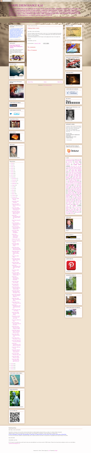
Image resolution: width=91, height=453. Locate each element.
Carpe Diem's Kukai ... (49, 17)
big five (77, 200)
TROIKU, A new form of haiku (15, 19)
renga (67, 213)
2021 (12, 168)
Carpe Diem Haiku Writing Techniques (73, 167)
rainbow (77, 212)
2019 (12, 171)
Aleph (78, 159)
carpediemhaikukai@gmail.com (14, 443)
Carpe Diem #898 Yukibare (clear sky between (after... (16, 273)
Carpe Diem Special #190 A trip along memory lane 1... (16, 350)
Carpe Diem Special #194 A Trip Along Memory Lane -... (16, 212)
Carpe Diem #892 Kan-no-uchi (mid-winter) (16, 341)
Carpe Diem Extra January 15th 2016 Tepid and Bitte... (16, 288)
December (14, 178)
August (13, 185)
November (14, 180)
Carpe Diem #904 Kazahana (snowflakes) (15, 231)
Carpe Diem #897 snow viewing (15, 282)
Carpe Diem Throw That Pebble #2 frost (16, 303)
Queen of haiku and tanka (73, 193)
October (14, 181)
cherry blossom (69, 202)
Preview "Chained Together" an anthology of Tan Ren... (20, 21)
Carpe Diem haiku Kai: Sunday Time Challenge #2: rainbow (16, 46)
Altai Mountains (69, 160)
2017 (12, 175)
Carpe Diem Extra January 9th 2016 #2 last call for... (16, 323)
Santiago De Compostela (71, 194)
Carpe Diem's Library (39, 17)
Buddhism (68, 164)
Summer (75, 195)
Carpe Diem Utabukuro (72, 179)
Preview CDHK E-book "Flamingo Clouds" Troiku (32, 19)
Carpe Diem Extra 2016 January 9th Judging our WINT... (16, 327)
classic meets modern (74, 203)
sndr (49, 450)
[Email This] (43, 43)
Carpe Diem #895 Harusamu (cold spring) (15, 313)
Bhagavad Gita (69, 163)
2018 (12, 173)
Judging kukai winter (16, 239)
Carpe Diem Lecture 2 (29, 17)
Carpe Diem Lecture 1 (18, 17)
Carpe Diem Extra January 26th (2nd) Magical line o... (16, 224)
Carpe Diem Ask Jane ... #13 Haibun (16, 310)
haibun (77, 204)
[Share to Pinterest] (48, 43)
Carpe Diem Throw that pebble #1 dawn (16, 338)
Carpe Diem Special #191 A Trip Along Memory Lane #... (16, 331)
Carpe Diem (77, 164)
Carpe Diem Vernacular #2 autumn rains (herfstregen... (15, 236)
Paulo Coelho (70, 191)
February (14, 195)
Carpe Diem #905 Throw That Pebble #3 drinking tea (16, 208)
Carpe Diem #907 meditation (15, 202)
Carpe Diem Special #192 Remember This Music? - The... (16, 291)
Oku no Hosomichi (77, 190)
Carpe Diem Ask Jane (75, 166)
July (13, 186)
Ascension (70, 162)
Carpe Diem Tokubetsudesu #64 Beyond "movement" (16, 344)
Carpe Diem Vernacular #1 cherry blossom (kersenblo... (15, 278)
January (14, 197)
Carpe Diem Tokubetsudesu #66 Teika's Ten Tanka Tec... (16, 267)
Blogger (56, 450)
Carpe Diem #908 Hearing (15, 199)
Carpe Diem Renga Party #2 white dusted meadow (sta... (15, 253)
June (13, 188)
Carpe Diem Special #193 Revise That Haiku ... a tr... (16, 259)
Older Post (59, 82)
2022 (12, 166)
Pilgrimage (79, 192)
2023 (12, 165)
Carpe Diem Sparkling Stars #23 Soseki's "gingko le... (16, 295)
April (13, 191)
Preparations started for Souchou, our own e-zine (16, 317)
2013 (12, 367)
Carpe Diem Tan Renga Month (74, 174)
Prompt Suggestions (35, 21)
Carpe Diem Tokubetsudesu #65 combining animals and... (16, 306)
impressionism (69, 207)
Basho (76, 162)
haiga (67, 205)
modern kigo (78, 209)
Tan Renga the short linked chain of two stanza (51, 19)
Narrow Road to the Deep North (74, 189)
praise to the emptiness (70, 212)
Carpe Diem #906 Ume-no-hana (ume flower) (16, 205)
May (13, 190)
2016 (12, 176)
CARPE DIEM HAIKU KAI (26, 5)
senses (71, 213)
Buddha (77, 163)
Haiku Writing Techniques (74, 181)
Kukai (72, 187)
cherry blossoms (78, 202)
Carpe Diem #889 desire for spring (15, 357)
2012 (12, 368)
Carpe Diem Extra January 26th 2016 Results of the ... (16, 227)
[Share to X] (46, 43)
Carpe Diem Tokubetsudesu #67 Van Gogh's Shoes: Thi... (16, 217)
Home (11, 17)
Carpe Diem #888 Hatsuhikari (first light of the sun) (15, 360)
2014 (12, 365)
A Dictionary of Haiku (70, 159)
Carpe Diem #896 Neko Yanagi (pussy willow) (16, 299)
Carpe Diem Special (76, 170)
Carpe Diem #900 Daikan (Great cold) (16, 263)
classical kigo (69, 204)
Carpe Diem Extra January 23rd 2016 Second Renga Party (16, 248)
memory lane (75, 208)
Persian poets (71, 192)
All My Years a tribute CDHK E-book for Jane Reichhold (66, 17)
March (13, 193)
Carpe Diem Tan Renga (74, 172)
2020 (12, 170)
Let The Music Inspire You (76, 188)
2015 (12, 363)
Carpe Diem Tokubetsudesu (75, 178)
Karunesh (74, 186)
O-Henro (69, 190)
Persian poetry (78, 191)
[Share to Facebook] (47, 43)
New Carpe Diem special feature (15, 285)
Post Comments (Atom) (47, 85)
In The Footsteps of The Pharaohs (73, 182)
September (14, 183)
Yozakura (73, 199)
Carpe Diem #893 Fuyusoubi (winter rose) (16, 335)
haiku (74, 205)
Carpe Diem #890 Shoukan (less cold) (16, 354)
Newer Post (30, 82)
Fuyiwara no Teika (73, 180)
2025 (12, 163)
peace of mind (77, 211)
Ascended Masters (77, 160)
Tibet (73, 197)
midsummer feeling (69, 209)
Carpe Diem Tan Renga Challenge (73, 173)
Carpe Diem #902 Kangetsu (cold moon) (15, 244)
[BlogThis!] (45, 43)
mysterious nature (72, 210)
